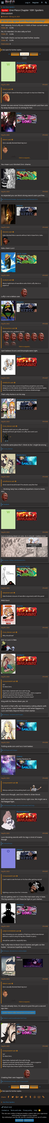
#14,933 (45, 677)
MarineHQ (21, 170)
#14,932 (45, 628)
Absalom (5, 17)
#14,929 (45, 477)
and (10, 750)
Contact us (5, 1110)
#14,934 (45, 742)
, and (21, 199)
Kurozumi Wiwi (23, 566)
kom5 (19, 356)
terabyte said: (7, 280)
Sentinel (20, 904)
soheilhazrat (22, 721)
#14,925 (45, 275)
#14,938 (45, 926)
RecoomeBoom (23, 811)
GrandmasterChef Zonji (27, 400)
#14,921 (45, 85)
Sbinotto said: (7, 232)
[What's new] (42, 2)
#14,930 (45, 532)
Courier (20, 606)
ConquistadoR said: (9, 681)
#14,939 (45, 979)
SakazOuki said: (8, 593)
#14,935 (45, 778)
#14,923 (45, 192)
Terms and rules (16, 1110)
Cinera (19, 756)
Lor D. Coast (22, 253)
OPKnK (19, 849)
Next (33, 54)
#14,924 (45, 227)
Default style (7, 1107)
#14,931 (45, 588)
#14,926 (45, 324)
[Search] (46, 2)
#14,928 (45, 421)
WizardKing (22, 63)
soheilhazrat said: (8, 481)
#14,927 (45, 378)
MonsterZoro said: (9, 328)
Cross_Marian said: (9, 426)
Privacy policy (27, 1110)
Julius (19, 113)
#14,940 (45, 1046)
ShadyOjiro (21, 455)
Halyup (20, 205)
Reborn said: (7, 89)
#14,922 (45, 135)
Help (35, 1110)
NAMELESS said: (8, 383)
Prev (15, 54)
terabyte (20, 655)
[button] (2, 2)
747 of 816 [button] (24, 54)
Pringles (20, 302)
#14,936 (45, 833)
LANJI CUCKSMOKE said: (11, 931)
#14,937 (45, 871)
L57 (18, 1024)
